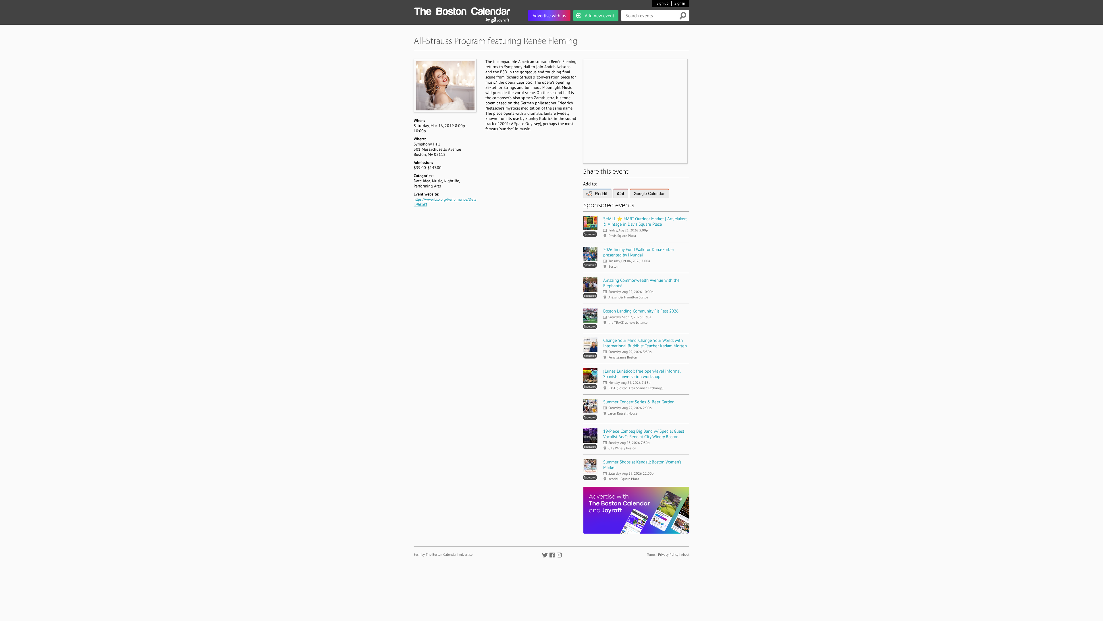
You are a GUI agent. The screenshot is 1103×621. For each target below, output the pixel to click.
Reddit (601, 193)
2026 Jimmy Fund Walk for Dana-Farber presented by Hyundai (638, 252)
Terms (651, 554)
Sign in (679, 3)
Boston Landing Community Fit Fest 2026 (640, 311)
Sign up (662, 3)
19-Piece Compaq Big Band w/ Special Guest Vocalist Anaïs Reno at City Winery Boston (643, 433)
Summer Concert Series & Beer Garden (638, 402)
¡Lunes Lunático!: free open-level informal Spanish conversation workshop (641, 373)
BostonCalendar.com (462, 10)
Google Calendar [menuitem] (649, 193)
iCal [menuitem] (620, 193)
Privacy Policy (668, 554)
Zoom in (444, 85)
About (685, 554)
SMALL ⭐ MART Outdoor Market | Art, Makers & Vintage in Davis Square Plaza (645, 221)
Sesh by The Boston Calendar (435, 554)
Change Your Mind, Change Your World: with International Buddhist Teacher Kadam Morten (645, 343)
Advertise (466, 554)
